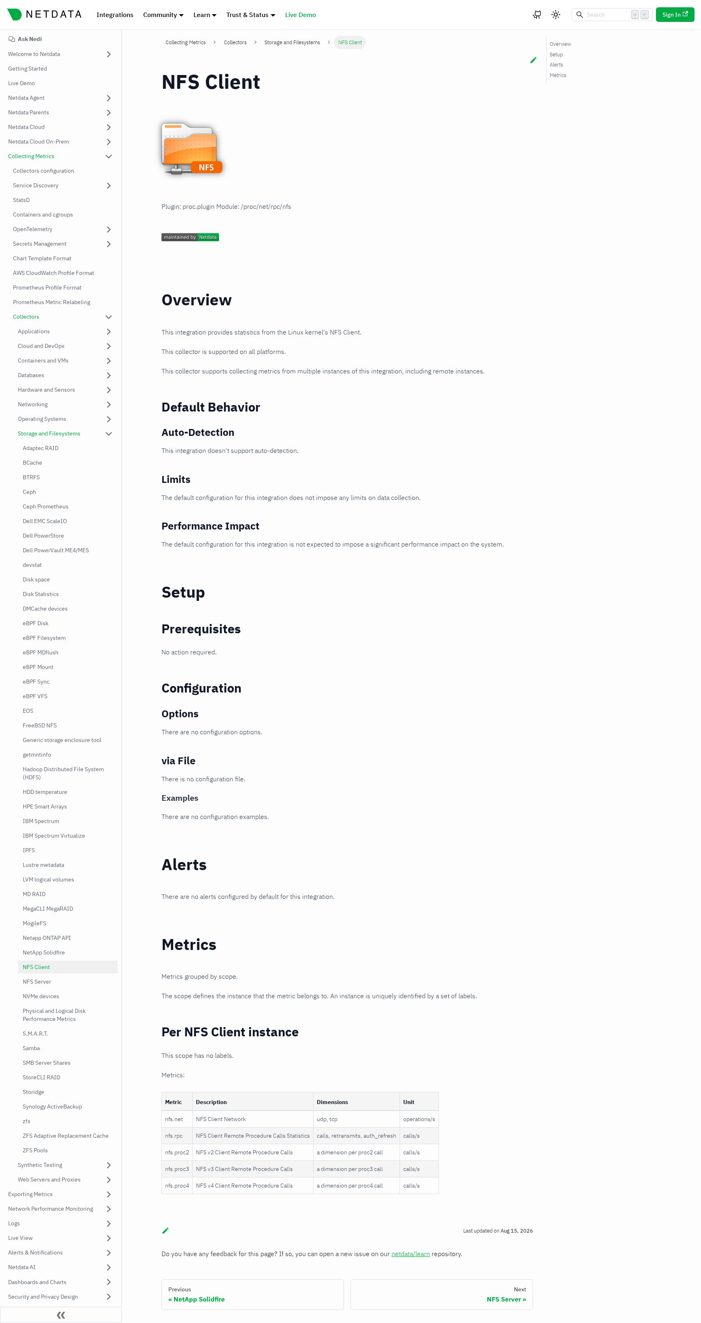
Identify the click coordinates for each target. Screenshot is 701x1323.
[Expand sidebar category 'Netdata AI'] (109, 1267)
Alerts (556, 64)
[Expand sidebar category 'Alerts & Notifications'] (109, 1252)
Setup (556, 54)
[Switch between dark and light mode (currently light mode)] (555, 14)
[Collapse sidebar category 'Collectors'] (109, 317)
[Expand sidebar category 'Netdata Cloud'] (109, 127)
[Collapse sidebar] (61, 1315)
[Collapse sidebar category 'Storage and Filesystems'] (109, 433)
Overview (560, 44)
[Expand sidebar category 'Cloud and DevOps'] (109, 346)
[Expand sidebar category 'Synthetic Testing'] (109, 1165)
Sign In (671, 14)
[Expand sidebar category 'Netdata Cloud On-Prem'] (109, 141)
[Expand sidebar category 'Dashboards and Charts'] (109, 1282)
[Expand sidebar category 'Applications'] (109, 331)
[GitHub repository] (537, 14)
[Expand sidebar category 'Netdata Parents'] (109, 112)
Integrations (115, 15)
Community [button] (160, 15)
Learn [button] (202, 15)
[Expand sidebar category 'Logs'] (109, 1223)
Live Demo (300, 15)
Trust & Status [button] (247, 15)
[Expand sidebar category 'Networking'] (109, 404)
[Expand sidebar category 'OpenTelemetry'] (109, 229)
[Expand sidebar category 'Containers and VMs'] (109, 360)
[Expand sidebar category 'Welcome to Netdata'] (109, 54)
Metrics (558, 75)
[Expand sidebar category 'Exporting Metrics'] (109, 1194)
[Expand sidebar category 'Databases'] (109, 375)
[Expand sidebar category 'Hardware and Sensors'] (109, 390)
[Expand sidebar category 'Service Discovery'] (109, 185)
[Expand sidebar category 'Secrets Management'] (109, 244)
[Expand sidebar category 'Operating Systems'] (109, 419)
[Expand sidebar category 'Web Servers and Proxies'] (109, 1179)
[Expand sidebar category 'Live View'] (109, 1238)
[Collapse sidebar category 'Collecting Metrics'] (109, 156)
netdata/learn (410, 1254)
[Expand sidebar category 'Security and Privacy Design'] (109, 1296)
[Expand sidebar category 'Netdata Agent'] (109, 98)
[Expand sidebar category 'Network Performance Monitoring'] (109, 1209)
